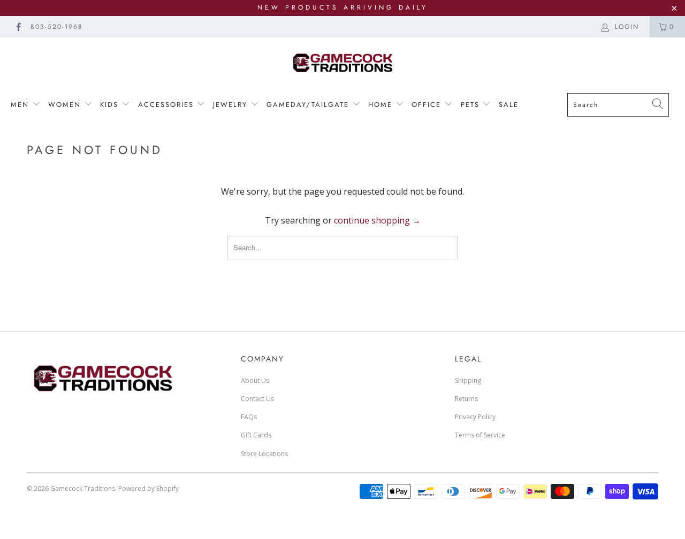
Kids (109, 104)
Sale (509, 104)
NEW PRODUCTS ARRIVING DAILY (342, 7)
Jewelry (231, 104)
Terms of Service (480, 435)
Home (381, 104)
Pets (472, 104)
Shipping (468, 380)
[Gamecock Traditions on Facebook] (17, 26)
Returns (466, 398)
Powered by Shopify (148, 488)
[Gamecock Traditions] (342, 62)
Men (21, 104)
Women (66, 104)
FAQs (249, 416)
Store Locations (264, 453)
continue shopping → (377, 220)
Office (428, 104)
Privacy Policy (475, 416)
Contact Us (257, 398)
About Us (255, 380)
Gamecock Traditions (82, 488)
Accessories (166, 104)
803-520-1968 (57, 27)
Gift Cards (256, 435)
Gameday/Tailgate (309, 104)
